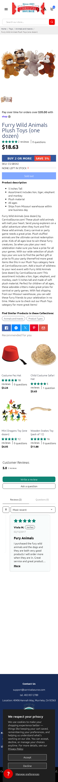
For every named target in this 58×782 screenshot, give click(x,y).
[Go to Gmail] (43, 327)
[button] (10, 141)
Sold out (29, 176)
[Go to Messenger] (16, 327)
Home (3, 28)
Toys (11, 28)
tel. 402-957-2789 (29, 695)
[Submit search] (52, 22)
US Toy (5, 371)
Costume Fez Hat (11, 375)
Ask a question (29, 486)
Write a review (29, 479)
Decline (27, 765)
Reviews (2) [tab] (16, 499)
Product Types (36, 318)
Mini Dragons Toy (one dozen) (14, 432)
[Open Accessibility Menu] (44, 8)
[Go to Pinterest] (34, 327)
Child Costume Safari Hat (42, 377)
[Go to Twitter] (25, 327)
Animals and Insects (24, 28)
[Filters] (6, 509)
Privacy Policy (15, 748)
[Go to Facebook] (6, 327)
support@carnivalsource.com (29, 689)
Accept (27, 757)
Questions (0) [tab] (42, 499)
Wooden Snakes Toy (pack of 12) (42, 432)
